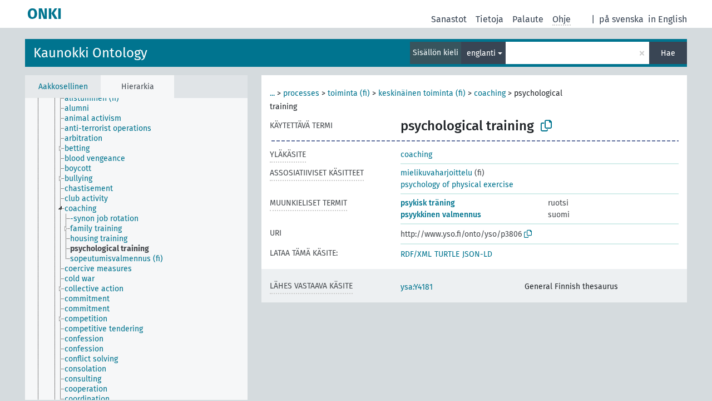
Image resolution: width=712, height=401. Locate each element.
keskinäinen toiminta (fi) (422, 93)
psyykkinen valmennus (440, 214)
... (272, 93)
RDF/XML (416, 254)
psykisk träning (427, 203)
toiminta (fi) (349, 93)
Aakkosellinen (63, 86)
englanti (481, 53)
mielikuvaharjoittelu (436, 173)
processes (301, 93)
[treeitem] (96, 99)
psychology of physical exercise (456, 184)
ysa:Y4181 (416, 287)
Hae (668, 53)
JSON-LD (477, 254)
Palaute (527, 19)
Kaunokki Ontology (90, 53)
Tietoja (489, 19)
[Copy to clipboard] (546, 126)
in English (667, 19)
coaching (490, 93)
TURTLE (446, 254)
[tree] (136, 249)
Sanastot (449, 19)
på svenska (621, 19)
